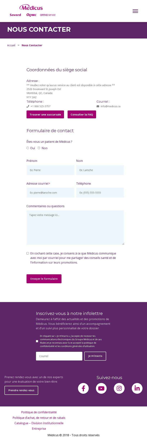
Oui (31, 148)
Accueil (11, 45)
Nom (79, 161)
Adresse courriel (38, 183)
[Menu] (135, 11)
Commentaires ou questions (46, 206)
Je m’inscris (95, 356)
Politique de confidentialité (39, 412)
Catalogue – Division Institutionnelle (39, 423)
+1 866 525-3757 (40, 106)
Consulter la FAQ (82, 114)
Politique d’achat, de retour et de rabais (39, 418)
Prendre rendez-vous (21, 390)
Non (44, 148)
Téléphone (83, 183)
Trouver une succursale (45, 114)
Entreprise (39, 429)
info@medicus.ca (110, 106)
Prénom (32, 161)
